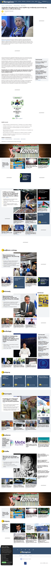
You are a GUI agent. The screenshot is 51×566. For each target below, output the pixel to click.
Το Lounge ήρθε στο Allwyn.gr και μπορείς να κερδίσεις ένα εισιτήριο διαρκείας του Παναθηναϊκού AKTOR (43, 167)
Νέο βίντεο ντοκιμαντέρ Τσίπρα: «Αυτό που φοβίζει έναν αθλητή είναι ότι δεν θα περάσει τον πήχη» (11, 338)
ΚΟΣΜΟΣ (7, 197)
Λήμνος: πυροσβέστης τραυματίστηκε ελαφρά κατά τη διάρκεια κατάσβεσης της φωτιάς (43, 455)
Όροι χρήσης (20, 555)
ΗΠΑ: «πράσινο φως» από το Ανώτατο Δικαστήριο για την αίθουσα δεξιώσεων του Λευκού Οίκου (19, 542)
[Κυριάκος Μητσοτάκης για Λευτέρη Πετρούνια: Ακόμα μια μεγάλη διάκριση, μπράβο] (25, 305)
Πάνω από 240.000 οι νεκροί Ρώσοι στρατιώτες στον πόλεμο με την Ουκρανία (31, 284)
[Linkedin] (29, 549)
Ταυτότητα (25, 555)
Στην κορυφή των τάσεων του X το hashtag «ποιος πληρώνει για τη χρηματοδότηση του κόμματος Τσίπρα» (7, 366)
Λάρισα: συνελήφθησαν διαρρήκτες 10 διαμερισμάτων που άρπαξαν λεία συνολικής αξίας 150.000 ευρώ (41, 72)
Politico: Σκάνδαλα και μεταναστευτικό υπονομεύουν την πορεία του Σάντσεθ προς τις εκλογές (30, 233)
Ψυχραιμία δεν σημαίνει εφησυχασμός (5, 377)
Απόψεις (6, 372)
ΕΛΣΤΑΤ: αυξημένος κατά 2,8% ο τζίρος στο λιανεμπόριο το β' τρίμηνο (31, 445)
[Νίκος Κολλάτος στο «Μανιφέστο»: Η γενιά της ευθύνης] (25, 264)
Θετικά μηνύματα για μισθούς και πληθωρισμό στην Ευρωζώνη (19, 232)
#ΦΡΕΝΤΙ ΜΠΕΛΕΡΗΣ (23, 5)
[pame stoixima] (25, 150)
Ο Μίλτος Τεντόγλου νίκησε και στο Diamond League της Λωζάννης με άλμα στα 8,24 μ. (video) (41, 78)
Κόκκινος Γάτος (43, 198)
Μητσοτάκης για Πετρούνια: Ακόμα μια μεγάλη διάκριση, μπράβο (11, 298)
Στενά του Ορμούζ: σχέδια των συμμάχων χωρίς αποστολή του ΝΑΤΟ (30, 527)
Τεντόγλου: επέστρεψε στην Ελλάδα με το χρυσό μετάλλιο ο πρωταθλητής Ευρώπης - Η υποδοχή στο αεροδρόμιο (10, 204)
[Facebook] (17, 549)
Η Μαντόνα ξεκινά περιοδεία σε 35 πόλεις (9, 464)
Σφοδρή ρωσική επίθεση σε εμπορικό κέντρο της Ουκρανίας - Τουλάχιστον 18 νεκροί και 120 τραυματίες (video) (30, 222)
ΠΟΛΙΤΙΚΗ (3, 5)
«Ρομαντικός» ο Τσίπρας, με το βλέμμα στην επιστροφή (43, 191)
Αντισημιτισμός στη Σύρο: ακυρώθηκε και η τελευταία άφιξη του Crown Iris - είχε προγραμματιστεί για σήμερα (42, 210)
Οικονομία (7, 394)
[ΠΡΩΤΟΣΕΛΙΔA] (43, 300)
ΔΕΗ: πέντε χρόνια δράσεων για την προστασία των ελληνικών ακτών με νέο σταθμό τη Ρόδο (43, 445)
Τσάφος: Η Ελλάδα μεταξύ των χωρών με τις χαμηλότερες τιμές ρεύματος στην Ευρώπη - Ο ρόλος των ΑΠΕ (30, 429)
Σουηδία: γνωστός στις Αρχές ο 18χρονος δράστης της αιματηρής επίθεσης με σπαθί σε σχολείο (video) (31, 542)
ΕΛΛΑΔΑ (39, 63)
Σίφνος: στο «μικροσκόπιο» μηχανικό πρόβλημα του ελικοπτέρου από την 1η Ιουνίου (43, 461)
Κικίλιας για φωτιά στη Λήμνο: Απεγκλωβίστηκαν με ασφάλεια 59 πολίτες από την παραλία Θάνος (30, 326)
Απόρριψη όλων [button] (9, 562)
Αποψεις (19, 1)
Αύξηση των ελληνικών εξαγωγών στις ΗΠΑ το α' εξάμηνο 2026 (6, 428)
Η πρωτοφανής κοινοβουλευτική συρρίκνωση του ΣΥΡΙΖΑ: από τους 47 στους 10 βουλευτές (31, 366)
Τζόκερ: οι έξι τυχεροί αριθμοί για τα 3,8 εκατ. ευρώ (5, 164)
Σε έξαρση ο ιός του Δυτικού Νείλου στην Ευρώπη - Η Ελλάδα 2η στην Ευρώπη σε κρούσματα (43, 471)
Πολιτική (6, 291)
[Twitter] (25, 549)
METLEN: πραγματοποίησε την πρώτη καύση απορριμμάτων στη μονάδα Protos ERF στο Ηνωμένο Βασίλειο (5, 442)
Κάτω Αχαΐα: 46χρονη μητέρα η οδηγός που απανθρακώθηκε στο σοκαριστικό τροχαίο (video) (30, 486)
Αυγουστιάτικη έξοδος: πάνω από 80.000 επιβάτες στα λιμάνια (42, 476)
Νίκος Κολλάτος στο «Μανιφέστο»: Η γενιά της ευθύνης (11, 256)
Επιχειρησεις (28, 1)
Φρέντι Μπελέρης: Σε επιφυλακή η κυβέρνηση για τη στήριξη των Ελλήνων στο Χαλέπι (17, 132)
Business (7, 435)
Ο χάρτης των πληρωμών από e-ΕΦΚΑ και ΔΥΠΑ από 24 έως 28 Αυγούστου (11, 400)
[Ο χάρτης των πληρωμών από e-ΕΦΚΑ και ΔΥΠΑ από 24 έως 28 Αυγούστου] (25, 407)
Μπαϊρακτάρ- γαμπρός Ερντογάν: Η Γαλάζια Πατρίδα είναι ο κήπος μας (5, 527)
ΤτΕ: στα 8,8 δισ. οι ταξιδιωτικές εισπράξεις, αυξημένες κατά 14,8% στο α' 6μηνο (19, 429)
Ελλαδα (32, 1)
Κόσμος (6, 521)
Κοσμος (36, 1)
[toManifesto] (8, 1)
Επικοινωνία (30, 555)
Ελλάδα (6, 451)
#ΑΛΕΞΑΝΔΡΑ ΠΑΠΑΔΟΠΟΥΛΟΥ (8, 5)
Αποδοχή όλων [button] (4, 562)
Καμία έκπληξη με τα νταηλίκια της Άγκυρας (18, 279)
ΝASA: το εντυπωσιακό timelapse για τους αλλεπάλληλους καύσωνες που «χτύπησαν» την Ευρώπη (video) (43, 542)
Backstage (7, 331)
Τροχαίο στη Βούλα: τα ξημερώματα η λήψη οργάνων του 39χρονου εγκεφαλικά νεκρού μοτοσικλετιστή (42, 67)
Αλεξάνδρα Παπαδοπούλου (6, 40)
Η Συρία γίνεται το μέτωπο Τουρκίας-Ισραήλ (18, 377)
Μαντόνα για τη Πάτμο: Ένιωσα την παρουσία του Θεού (41, 62)
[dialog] (7, 555)
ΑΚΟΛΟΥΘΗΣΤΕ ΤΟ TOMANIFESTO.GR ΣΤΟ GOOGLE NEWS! (10, 141)
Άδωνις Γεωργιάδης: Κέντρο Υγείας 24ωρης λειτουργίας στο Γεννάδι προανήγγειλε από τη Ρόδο (19, 326)
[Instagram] (21, 549)
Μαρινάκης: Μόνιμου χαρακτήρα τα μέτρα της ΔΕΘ (7, 232)
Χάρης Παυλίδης (44, 222)
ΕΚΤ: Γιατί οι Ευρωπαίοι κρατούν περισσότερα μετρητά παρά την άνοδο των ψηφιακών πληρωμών (43, 425)
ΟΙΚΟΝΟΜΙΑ (17, 234)
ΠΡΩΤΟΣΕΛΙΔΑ (44, 1)
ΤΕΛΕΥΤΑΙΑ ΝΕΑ (39, 59)
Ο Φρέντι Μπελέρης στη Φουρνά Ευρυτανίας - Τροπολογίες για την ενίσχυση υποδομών (17, 124)
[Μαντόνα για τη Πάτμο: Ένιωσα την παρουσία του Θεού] (25, 465)
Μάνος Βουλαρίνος (20, 286)
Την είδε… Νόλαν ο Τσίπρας (7, 348)
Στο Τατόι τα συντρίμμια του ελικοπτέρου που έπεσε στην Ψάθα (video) (42, 466)
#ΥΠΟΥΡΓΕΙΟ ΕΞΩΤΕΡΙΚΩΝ (17, 5)
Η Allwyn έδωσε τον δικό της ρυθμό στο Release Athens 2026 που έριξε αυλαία (31, 166)
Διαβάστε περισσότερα (7, 552)
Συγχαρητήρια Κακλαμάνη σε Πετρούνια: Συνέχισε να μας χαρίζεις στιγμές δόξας (7, 326)
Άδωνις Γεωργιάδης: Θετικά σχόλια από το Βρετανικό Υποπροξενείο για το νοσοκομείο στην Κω (6, 285)
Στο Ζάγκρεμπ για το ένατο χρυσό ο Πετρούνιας (10, 306)
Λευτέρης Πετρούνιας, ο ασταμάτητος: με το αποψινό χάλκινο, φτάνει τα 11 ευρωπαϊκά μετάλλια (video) (19, 222)
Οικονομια (24, 1)
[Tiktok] (33, 549)
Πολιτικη (15, 1)
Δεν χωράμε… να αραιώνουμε (41, 214)
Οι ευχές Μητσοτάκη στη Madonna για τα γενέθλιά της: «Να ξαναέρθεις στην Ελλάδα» (19, 365)
